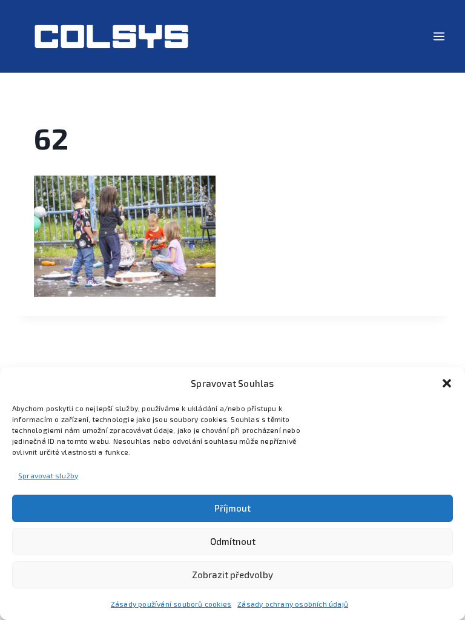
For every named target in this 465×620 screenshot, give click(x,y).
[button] (447, 383)
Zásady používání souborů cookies (171, 603)
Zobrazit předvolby (232, 574)
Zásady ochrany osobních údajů (292, 603)
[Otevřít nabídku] (438, 36)
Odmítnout (233, 541)
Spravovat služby (48, 475)
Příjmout (232, 508)
